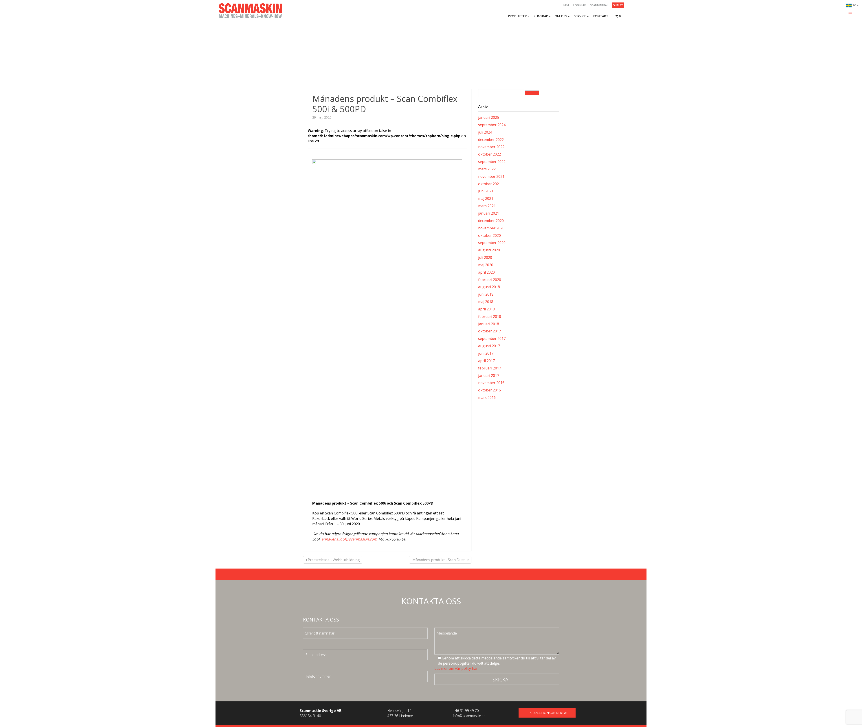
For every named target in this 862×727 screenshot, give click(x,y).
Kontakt (600, 16)
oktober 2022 (489, 154)
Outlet (618, 5)
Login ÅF (579, 5)
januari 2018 (488, 323)
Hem (566, 5)
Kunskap (541, 16)
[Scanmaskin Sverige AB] (250, 10)
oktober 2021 (489, 183)
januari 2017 (488, 375)
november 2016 (491, 382)
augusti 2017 (489, 345)
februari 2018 (489, 316)
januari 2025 (488, 117)
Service (580, 16)
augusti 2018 (489, 286)
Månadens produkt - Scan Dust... (439, 559)
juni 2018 (485, 294)
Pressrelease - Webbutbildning (333, 559)
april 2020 (486, 272)
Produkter (517, 16)
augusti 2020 (489, 250)
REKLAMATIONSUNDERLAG (547, 713)
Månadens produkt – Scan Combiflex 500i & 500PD (384, 104)
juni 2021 (485, 191)
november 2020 (491, 228)
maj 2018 (485, 301)
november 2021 (491, 176)
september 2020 (492, 242)
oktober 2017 (489, 331)
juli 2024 (485, 132)
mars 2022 (487, 169)
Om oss (561, 16)
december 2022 (491, 139)
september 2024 (492, 124)
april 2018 (486, 309)
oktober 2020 (489, 235)
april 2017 (486, 360)
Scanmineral (599, 5)
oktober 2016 (489, 390)
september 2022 (492, 161)
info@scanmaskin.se (469, 715)
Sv (854, 5)
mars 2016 (487, 397)
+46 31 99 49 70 (466, 710)
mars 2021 (487, 205)
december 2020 (491, 220)
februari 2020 (489, 279)
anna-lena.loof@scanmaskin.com (349, 539)
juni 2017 (485, 353)
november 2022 (491, 146)
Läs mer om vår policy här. (456, 668)
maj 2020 (485, 264)
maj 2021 (485, 198)
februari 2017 (489, 368)
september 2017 (492, 338)
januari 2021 (488, 213)
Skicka (500, 679)
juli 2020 (485, 257)
